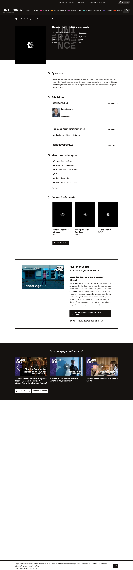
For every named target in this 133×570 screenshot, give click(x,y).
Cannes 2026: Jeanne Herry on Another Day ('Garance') (64, 379)
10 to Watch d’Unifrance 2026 (97, 2)
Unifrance (109, 10)
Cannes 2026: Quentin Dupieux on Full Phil (102, 379)
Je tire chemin (104, 230)
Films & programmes (32, 10)
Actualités (46, 10)
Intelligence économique (93, 10)
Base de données (76, 10)
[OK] (115, 565)
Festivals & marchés (60, 10)
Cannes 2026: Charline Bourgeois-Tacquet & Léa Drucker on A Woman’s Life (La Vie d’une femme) (31, 380)
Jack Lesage (83, 33)
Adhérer (119, 10)
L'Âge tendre (76, 276)
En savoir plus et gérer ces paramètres (27, 568)
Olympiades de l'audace (82, 231)
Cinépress (82, 36)
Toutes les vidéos (40, 391)
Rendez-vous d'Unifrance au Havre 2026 (71, 2)
